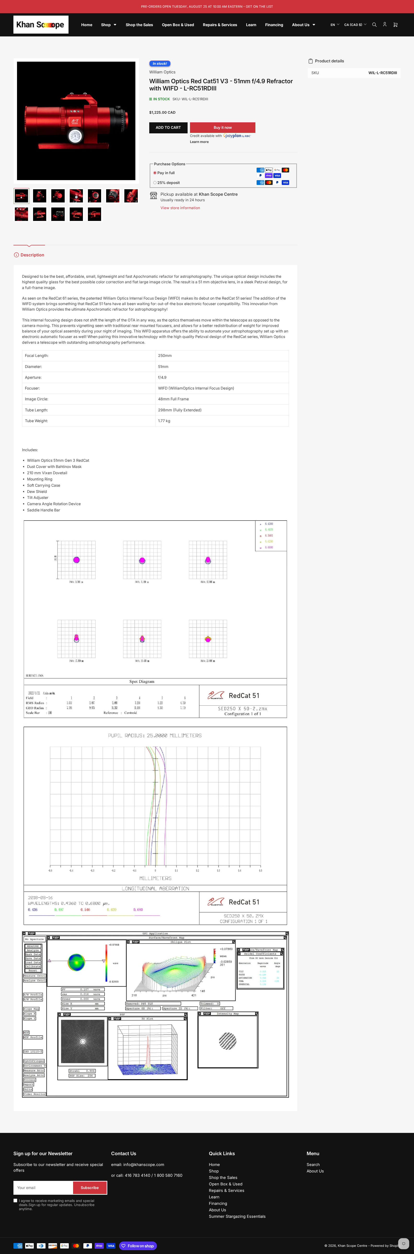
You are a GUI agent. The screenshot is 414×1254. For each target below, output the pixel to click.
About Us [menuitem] (301, 24)
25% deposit (168, 182)
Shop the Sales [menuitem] (139, 24)
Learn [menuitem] (251, 24)
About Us (217, 1209)
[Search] (374, 24)
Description (32, 254)
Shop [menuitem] (106, 24)
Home (214, 1164)
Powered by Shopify (386, 1246)
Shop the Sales (223, 1177)
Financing (218, 1203)
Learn (214, 1197)
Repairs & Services (226, 1190)
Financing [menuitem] (274, 24)
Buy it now (223, 127)
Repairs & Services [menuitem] (220, 24)
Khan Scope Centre (352, 1246)
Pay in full (166, 173)
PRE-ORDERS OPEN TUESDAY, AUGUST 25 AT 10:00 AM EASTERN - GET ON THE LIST (207, 6)
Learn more (199, 142)
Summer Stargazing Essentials (237, 1216)
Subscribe (90, 1187)
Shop (214, 1171)
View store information (180, 208)
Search (313, 1164)
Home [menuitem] (86, 24)
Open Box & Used (225, 1184)
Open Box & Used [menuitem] (178, 24)
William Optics (162, 72)
